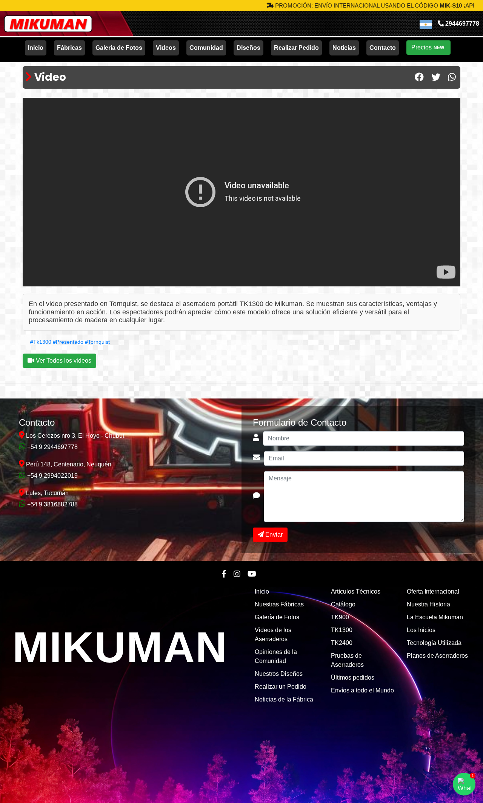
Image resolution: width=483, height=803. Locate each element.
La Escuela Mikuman (435, 617)
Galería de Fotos (277, 617)
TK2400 (341, 643)
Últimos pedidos (352, 677)
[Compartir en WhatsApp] (452, 77)
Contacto (382, 48)
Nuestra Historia (428, 604)
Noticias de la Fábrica (284, 699)
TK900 (340, 617)
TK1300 (341, 630)
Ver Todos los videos (62, 360)
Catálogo (343, 604)
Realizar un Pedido (280, 686)
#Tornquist (97, 342)
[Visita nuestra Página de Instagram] (237, 574)
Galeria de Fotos (118, 48)
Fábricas (69, 48)
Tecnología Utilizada (434, 643)
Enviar (273, 534)
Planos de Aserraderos (437, 655)
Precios (427, 47)
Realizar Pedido (296, 48)
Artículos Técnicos (355, 591)
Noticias (344, 48)
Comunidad (206, 48)
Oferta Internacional (433, 591)
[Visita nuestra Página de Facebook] (224, 574)
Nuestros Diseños (279, 674)
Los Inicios (421, 630)
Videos (166, 48)
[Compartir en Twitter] (435, 77)
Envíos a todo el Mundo (362, 690)
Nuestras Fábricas (279, 604)
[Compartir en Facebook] (419, 77)
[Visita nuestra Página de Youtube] (252, 574)
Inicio (35, 48)
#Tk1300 (40, 342)
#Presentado (68, 342)
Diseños (248, 48)
